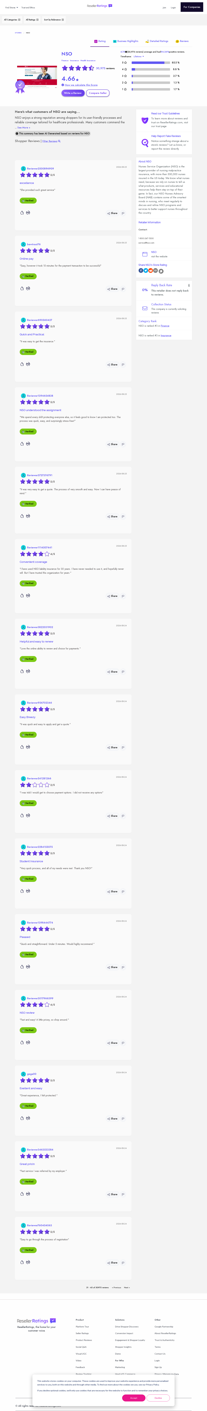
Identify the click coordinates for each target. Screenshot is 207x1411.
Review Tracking (83, 1374)
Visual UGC (81, 1353)
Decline (158, 1398)
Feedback (80, 1367)
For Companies (192, 7)
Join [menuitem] (164, 7)
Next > (127, 1287)
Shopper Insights (123, 1347)
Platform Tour (82, 1326)
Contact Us (160, 1353)
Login (157, 1360)
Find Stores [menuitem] (10, 7)
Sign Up (158, 1367)
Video (78, 1360)
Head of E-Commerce (125, 1374)
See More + (22, 127)
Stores (18, 33)
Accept (133, 1398)
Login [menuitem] (173, 7)
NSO (67, 53)
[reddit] (150, 271)
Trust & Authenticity (164, 1340)
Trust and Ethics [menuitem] (28, 7)
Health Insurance (87, 60)
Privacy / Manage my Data (167, 1374)
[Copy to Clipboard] (161, 271)
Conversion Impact (124, 1333)
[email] (155, 271)
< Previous (116, 1287)
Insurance (74, 60)
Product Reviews (84, 1340)
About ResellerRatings (165, 1333)
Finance (65, 60)
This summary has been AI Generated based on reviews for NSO (54, 133)
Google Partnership (164, 1326)
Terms (158, 1347)
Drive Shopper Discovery (127, 1326)
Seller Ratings (82, 1333)
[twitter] (145, 271)
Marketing (120, 1367)
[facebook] (141, 271)
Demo (118, 1353)
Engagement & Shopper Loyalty (130, 1340)
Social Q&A (81, 1347)
